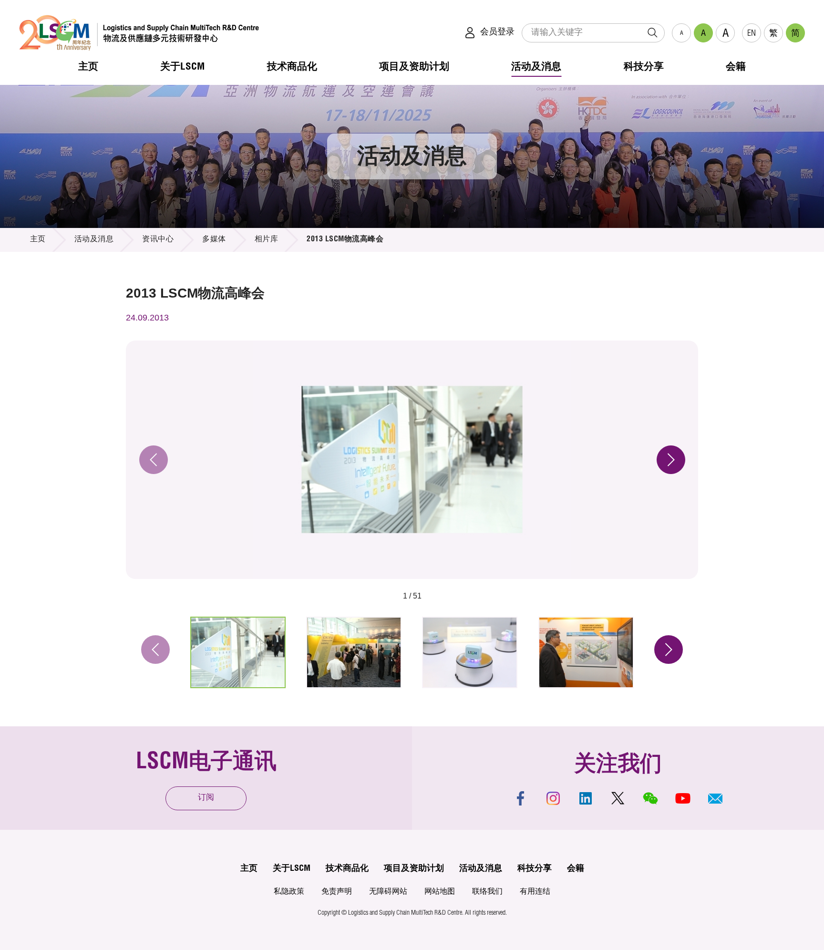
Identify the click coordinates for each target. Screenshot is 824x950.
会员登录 (497, 32)
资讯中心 (158, 240)
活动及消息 (94, 240)
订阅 (206, 798)
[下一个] (671, 459)
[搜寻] (652, 32)
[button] (715, 798)
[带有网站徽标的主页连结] (139, 33)
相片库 (266, 240)
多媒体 (214, 240)
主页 (38, 240)
